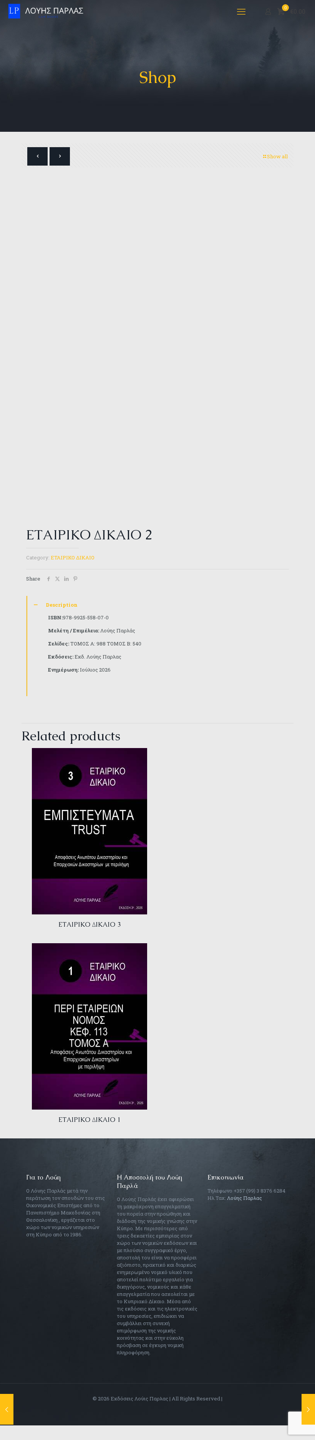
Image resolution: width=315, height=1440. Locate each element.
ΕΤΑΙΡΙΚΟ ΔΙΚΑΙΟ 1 (89, 1119)
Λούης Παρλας (244, 1197)
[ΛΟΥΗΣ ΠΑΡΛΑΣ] (48, 11)
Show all (277, 156)
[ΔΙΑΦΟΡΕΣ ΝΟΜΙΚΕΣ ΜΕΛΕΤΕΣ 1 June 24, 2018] (308, 1409)
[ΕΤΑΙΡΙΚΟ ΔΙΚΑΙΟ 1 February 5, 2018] (6, 1409)
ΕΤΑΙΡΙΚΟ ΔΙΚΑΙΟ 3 (89, 924)
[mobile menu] (241, 11)
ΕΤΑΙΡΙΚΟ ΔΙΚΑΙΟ (72, 557)
